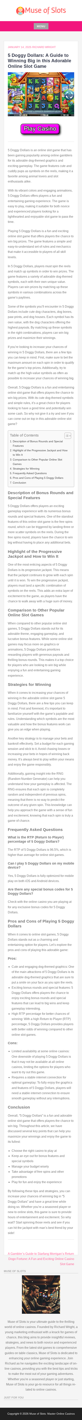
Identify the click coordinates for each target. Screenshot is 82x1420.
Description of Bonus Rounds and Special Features (38, 443)
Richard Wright (44, 47)
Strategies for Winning (26, 468)
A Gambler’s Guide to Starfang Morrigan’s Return (41, 1253)
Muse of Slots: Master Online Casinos (52, 1413)
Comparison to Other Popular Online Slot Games (37, 462)
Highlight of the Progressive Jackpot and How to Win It (40, 452)
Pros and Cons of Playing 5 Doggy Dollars (38, 477)
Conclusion (19, 482)
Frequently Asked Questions (30, 473)
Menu (41, 26)
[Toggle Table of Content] (66, 435)
